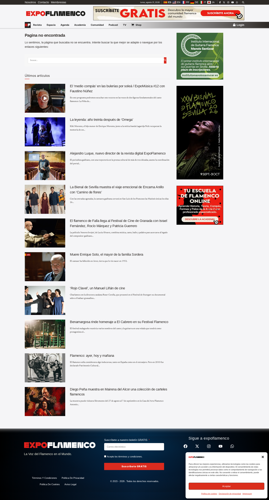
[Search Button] (243, 2)
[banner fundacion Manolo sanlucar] (200, 56)
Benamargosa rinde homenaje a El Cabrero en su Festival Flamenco (119, 322)
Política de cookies (209, 494)
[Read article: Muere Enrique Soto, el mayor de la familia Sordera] (45, 266)
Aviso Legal (70, 484)
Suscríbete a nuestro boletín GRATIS (126, 440)
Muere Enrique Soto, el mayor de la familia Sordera (106, 254)
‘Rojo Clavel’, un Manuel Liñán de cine (97, 288)
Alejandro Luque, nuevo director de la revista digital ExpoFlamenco (118, 153)
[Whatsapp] (232, 446)
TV (124, 24)
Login (240, 25)
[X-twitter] (197, 446)
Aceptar (226, 486)
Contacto (43, 2)
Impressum (247, 494)
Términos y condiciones (44, 478)
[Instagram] (209, 446)
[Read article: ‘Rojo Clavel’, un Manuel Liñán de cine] (45, 300)
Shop (138, 24)
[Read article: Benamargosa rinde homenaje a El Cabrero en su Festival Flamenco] (45, 334)
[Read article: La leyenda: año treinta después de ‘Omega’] (45, 131)
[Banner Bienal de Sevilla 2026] (200, 132)
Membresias (58, 2)
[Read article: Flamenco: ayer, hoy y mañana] (45, 367)
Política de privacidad (73, 478)
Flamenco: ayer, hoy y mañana (92, 356)
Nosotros (30, 2)
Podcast (113, 24)
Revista (37, 24)
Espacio (51, 24)
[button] (262, 456)
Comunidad (97, 24)
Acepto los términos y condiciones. (124, 456)
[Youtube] (220, 446)
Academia (80, 24)
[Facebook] (185, 446)
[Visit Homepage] (55, 13)
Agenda (65, 24)
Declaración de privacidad (230, 494)
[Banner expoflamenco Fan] (168, 13)
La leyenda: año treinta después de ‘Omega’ (101, 120)
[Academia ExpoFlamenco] (200, 205)
